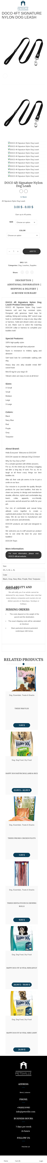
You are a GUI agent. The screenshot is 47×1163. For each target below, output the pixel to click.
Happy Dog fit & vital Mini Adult (21, 968)
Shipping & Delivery (23, 289)
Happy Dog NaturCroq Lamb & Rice (22, 773)
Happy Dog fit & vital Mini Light (21, 1033)
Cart (17, 1161)
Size (11, 222)
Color (22, 230)
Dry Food (28, 760)
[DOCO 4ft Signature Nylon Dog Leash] (23, 113)
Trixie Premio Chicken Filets (22, 838)
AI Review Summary (24, 293)
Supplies (33, 265)
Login (41, 1161)
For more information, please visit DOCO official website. (23, 554)
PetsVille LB (26, 1147)
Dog (19, 265)
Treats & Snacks (28, 695)
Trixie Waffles (22, 709)
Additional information (23, 285)
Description (23, 280)
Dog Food (20, 760)
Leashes (25, 265)
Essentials (17, 695)
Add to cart (32, 252)
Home (6, 1161)
